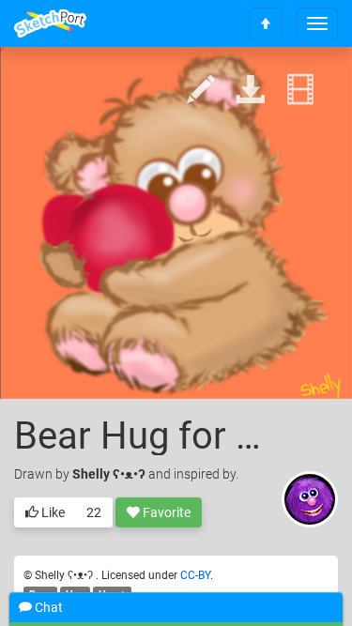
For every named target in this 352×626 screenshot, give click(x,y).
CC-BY (195, 575)
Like (51, 512)
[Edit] (201, 90)
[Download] (250, 90)
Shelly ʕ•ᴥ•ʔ (110, 473)
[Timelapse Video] (300, 90)
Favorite (165, 512)
